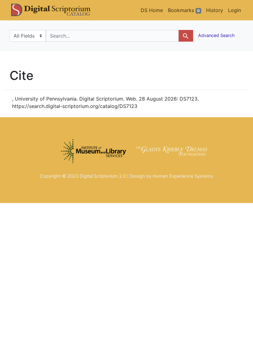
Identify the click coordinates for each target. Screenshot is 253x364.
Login (234, 10)
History (214, 10)
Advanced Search (216, 35)
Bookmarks (184, 10)
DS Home (152, 10)
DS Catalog (56, 10)
